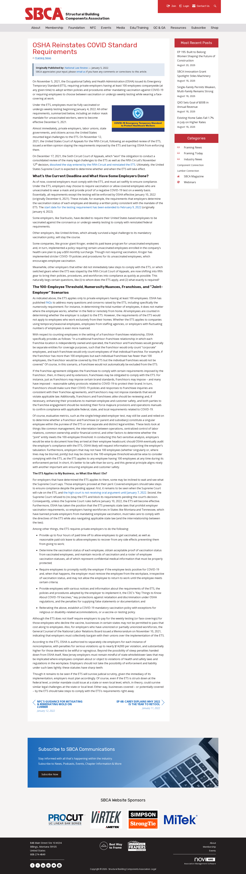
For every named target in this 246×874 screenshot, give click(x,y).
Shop (214, 28)
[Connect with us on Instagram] (48, 865)
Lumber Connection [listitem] (188, 170)
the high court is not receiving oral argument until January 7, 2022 (104, 492)
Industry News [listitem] (193, 159)
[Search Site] (215, 6)
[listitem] (196, 58)
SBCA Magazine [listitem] (194, 176)
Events (106, 28)
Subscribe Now (50, 774)
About (35, 28)
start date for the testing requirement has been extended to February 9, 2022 (92, 207)
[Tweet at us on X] (37, 865)
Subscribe (198, 28)
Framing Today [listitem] (193, 153)
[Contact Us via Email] (59, 865)
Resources (178, 28)
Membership (54, 28)
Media (120, 28)
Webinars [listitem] (190, 182)
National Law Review (76, 67)
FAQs (49, 302)
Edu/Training (139, 28)
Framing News (43, 58)
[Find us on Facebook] (32, 865)
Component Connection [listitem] (190, 165)
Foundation (76, 28)
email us (81, 71)
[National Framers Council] (137, 846)
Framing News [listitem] (193, 147)
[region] (139, 705)
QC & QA (159, 28)
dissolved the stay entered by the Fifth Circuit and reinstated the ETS (92, 164)
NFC (93, 28)
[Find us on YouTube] (54, 865)
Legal (153, 869)
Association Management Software (200, 863)
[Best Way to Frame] (111, 846)
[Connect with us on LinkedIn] (43, 865)
